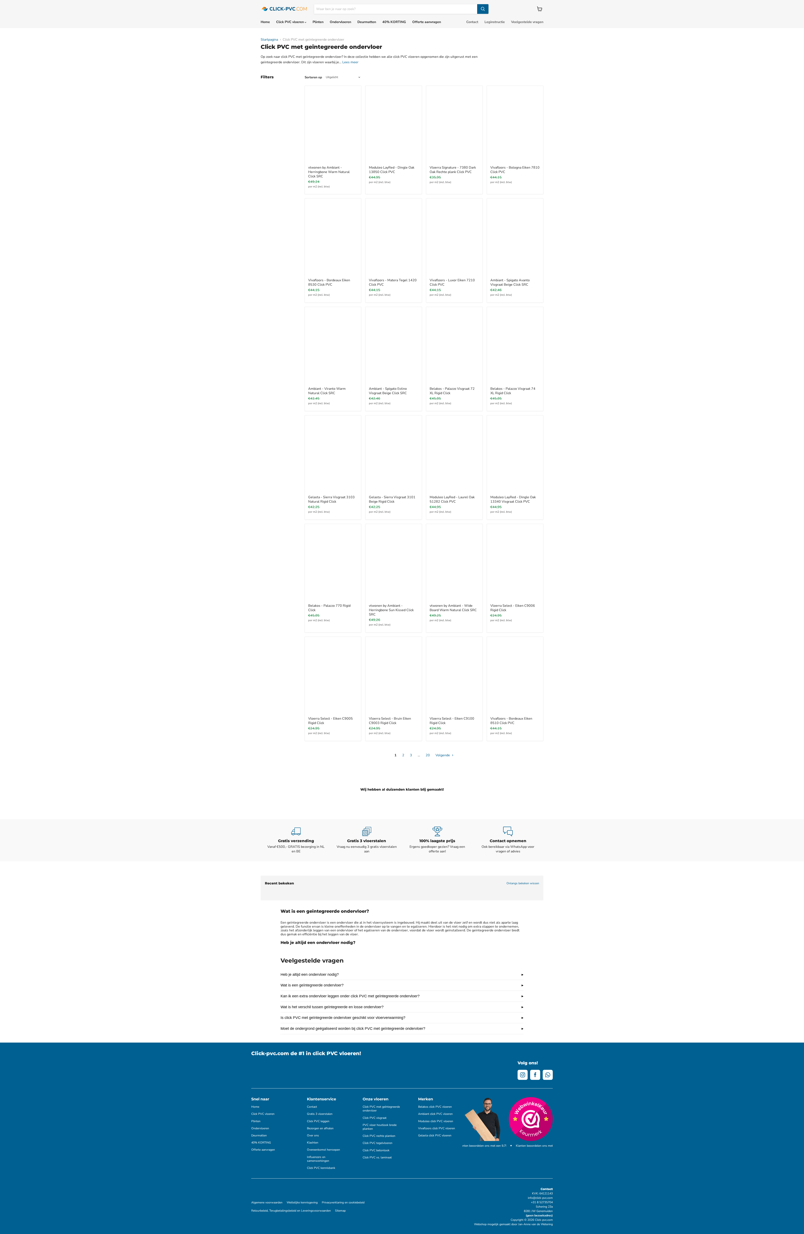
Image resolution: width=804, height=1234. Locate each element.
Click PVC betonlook (376, 1150)
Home (265, 22)
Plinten (318, 22)
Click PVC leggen (318, 1121)
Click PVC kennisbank (321, 1168)
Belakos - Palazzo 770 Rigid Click (329, 607)
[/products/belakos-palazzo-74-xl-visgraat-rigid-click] (515, 347)
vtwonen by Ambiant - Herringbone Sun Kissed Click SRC (391, 610)
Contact (472, 22)
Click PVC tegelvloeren (377, 1143)
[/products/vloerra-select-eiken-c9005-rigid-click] (333, 677)
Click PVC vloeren (290, 22)
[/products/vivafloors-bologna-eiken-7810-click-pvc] (515, 126)
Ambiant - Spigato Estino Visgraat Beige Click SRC (388, 390)
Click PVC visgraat (375, 1118)
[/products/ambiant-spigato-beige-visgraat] (515, 239)
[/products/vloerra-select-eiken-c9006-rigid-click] (515, 564)
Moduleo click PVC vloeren (435, 1121)
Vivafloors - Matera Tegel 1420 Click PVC (393, 282)
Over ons (313, 1135)
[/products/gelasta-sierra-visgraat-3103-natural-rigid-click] (333, 456)
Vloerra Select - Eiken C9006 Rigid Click (512, 607)
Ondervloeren (340, 22)
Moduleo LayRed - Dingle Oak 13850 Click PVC (391, 169)
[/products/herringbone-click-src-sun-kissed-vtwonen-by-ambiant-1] (393, 564)
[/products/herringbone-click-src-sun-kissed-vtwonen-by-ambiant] (333, 126)
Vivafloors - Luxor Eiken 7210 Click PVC (452, 282)
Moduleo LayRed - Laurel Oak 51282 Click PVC (452, 499)
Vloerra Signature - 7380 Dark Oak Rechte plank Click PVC (453, 169)
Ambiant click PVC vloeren (435, 1114)
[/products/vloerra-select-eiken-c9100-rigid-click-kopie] (454, 677)
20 (428, 755)
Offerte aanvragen (426, 22)
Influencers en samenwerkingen (318, 1159)
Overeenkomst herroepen (323, 1150)
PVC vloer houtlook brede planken (380, 1127)
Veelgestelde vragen (527, 22)
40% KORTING (394, 22)
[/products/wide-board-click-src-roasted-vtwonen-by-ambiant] (454, 564)
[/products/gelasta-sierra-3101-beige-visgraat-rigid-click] (393, 456)
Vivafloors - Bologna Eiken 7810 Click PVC (515, 169)
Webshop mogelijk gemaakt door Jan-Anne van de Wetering (513, 1224)
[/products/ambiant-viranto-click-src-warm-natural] (333, 347)
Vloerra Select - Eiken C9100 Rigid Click (452, 720)
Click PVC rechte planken (379, 1136)
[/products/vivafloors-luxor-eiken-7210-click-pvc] (454, 239)
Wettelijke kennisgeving (302, 1202)
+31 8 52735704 (542, 1202)
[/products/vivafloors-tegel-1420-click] (393, 239)
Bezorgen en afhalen (320, 1128)
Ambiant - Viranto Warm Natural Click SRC (327, 390)
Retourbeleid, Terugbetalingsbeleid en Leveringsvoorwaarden (291, 1211)
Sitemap (340, 1211)
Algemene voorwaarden (266, 1202)
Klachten (312, 1143)
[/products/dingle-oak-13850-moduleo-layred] (393, 126)
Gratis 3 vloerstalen (319, 1114)
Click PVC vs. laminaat (377, 1157)
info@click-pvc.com (540, 1198)
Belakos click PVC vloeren (435, 1107)
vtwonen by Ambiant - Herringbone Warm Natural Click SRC (329, 172)
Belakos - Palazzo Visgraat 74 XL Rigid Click (512, 390)
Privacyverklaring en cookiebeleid (343, 1202)
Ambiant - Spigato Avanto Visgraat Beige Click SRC (510, 282)
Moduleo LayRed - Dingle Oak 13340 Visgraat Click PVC (513, 499)
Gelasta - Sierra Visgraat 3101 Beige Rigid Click (392, 499)
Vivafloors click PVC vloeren (436, 1128)
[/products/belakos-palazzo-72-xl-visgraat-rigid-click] (454, 347)
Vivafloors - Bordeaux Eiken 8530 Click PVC (329, 282)
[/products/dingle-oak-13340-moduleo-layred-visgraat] (515, 456)
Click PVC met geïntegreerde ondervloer (381, 1109)
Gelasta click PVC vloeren (434, 1135)
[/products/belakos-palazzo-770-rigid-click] (333, 564)
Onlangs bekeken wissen (522, 883)
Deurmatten (366, 22)
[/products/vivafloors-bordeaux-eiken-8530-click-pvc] (333, 239)
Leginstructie (494, 22)
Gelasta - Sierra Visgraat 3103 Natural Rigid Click (331, 499)
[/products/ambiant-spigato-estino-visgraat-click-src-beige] (393, 347)
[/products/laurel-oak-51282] (454, 456)
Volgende (443, 755)
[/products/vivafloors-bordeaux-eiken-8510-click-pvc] (515, 677)
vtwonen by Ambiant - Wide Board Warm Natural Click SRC (453, 607)
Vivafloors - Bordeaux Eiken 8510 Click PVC (511, 720)
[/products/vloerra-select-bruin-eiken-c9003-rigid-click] (393, 677)
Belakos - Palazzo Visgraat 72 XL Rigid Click (452, 390)
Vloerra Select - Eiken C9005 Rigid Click (330, 720)
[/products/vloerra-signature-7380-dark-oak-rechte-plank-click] (454, 126)
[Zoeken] (482, 9)
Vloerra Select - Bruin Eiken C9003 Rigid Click (390, 720)
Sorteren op (313, 77)
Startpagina (269, 39)
